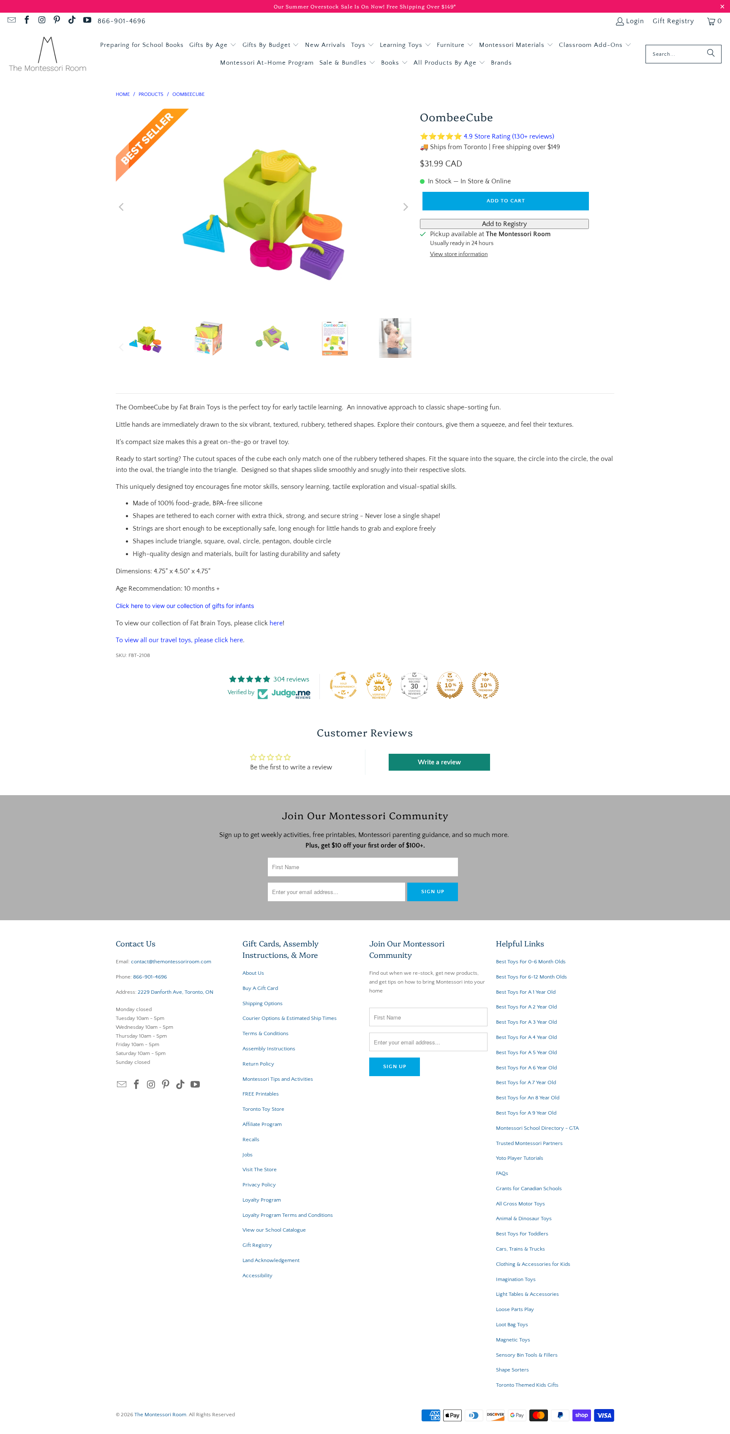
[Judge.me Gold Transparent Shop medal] (343, 685)
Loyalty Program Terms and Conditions (287, 1215)
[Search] (711, 54)
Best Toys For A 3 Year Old (526, 1022)
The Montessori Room (160, 1415)
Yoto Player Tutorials (519, 1158)
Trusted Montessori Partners (529, 1143)
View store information (459, 254)
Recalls (250, 1139)
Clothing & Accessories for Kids (533, 1264)
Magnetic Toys (513, 1340)
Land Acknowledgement (271, 1260)
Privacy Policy (259, 1185)
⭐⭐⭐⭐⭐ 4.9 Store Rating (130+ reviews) (487, 136)
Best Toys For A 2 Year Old (526, 1007)
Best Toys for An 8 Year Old (527, 1098)
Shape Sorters (512, 1370)
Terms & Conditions (265, 1033)
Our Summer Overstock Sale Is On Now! (330, 6)
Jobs (247, 1155)
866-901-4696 (122, 21)
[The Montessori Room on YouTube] (86, 21)
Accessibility (257, 1276)
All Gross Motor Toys (520, 1204)
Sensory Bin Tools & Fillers (527, 1355)
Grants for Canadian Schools (529, 1188)
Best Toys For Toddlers (522, 1234)
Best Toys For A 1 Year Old (526, 992)
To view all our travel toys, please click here (179, 640)
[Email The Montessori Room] (11, 21)
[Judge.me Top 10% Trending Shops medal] (485, 685)
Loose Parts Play (515, 1309)
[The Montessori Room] (47, 54)
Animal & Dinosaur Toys (524, 1218)
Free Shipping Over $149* (421, 6)
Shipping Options (262, 1003)
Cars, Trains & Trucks (520, 1249)
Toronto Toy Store (263, 1109)
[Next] (405, 207)
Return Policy (258, 1064)
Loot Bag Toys (512, 1325)
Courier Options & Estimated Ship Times (289, 1018)
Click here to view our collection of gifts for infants (185, 605)
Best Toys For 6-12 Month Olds (531, 977)
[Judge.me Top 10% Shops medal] (449, 685)
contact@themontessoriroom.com (171, 962)
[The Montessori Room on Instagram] (41, 21)
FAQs (502, 1173)
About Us (253, 973)
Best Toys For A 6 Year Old (526, 1068)
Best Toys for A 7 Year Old (526, 1082)
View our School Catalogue (274, 1230)
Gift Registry (673, 21)
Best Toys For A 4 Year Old (526, 1037)
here (276, 623)
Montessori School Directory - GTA (537, 1128)
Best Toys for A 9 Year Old (526, 1113)
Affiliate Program (262, 1124)
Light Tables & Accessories (527, 1294)
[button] (213, 45)
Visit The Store (259, 1169)
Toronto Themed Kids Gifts (527, 1385)
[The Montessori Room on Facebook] (26, 21)
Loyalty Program (261, 1200)
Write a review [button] (439, 762)
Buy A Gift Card (260, 988)
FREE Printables (260, 1094)
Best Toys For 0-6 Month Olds (531, 962)
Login (635, 21)
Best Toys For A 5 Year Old (526, 1052)
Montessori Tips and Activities (277, 1079)
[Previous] (122, 207)
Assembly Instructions (268, 1049)
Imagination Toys (516, 1279)
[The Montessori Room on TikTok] (71, 21)
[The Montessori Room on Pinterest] (56, 21)
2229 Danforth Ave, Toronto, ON (175, 992)
